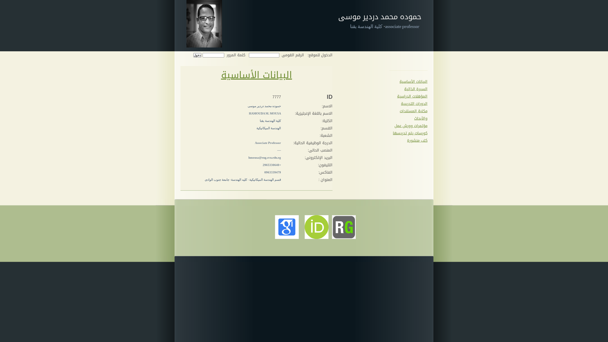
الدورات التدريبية (414, 103)
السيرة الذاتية (416, 89)
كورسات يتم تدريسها (410, 133)
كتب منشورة (417, 140)
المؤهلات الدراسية (412, 96)
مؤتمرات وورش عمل (411, 125)
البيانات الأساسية (413, 81)
